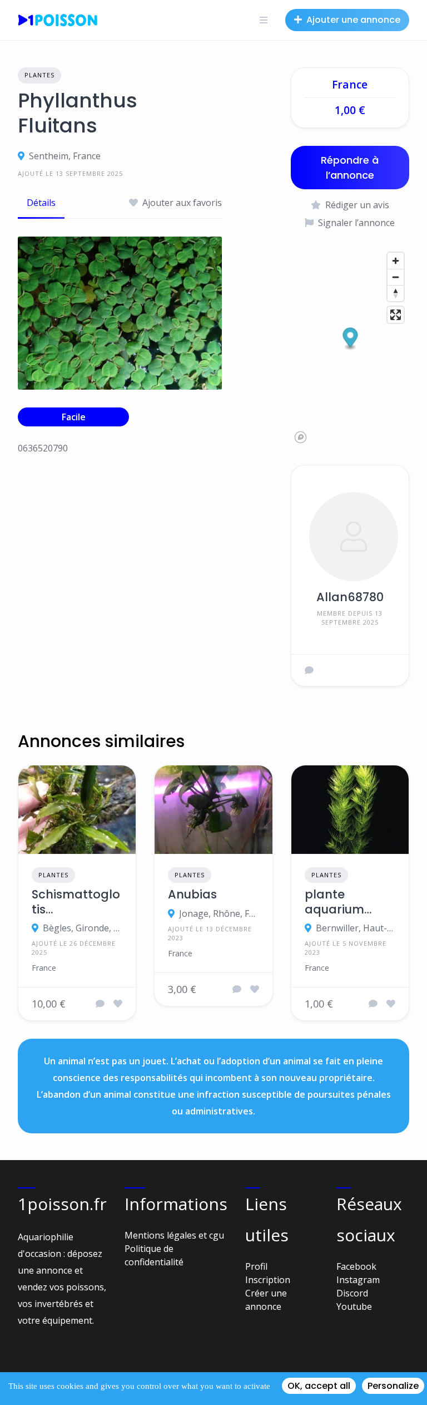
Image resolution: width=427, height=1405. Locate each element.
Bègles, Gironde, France (82, 928)
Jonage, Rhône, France (219, 913)
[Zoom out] (396, 277)
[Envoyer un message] (309, 670)
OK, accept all (318, 1385)
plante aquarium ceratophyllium (345, 902)
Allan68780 (350, 597)
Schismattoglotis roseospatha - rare (76, 902)
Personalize (393, 1385)
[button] (350, 338)
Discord (352, 1293)
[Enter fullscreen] (396, 315)
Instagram (358, 1280)
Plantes (39, 75)
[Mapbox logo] (300, 437)
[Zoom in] (396, 261)
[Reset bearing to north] (396, 293)
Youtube (354, 1306)
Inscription (267, 1280)
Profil (256, 1266)
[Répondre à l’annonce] (100, 1003)
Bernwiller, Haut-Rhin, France (355, 928)
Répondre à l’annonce (350, 167)
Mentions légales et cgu (174, 1235)
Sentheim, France (65, 156)
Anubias (192, 894)
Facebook (356, 1266)
